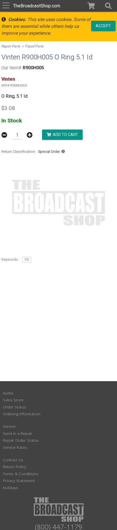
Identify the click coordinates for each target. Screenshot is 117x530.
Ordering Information (21, 413)
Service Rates (15, 447)
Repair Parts (10, 46)
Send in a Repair (17, 433)
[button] (108, 6)
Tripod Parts (33, 46)
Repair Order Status (21, 440)
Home (8, 393)
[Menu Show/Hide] (6, 6)
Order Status (14, 407)
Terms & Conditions (20, 473)
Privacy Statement (19, 480)
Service (9, 426)
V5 (26, 259)
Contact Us (13, 459)
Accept (103, 25)
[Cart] (91, 6)
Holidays (10, 487)
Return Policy (14, 466)
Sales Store (13, 399)
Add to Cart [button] (64, 134)
